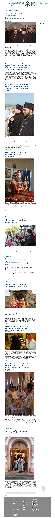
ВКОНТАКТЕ (27, 502)
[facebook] (24, 503)
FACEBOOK (27, 504)
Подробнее (8, 61)
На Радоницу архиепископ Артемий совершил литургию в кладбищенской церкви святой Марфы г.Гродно (16, 219)
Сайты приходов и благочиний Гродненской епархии (36, 500)
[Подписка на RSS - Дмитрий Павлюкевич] (20, 495)
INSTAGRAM (27, 508)
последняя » (32, 492)
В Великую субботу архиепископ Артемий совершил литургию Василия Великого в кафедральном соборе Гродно (17, 366)
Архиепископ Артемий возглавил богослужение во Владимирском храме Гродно (17, 286)
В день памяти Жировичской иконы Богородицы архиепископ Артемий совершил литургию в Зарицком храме (17, 87)
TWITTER (27, 506)
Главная (6, 10)
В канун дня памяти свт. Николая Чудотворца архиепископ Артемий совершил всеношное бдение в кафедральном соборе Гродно (17, 66)
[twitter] (24, 505)
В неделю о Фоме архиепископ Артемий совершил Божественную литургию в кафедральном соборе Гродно (17, 262)
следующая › (26, 492)
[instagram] (24, 507)
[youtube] (24, 509)
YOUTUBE (27, 510)
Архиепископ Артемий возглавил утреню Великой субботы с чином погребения (17, 433)
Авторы (9, 10)
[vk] (24, 501)
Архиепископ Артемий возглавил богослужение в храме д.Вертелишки (17, 154)
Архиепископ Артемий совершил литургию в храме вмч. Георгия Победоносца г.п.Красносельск (17, 328)
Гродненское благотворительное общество (35, 509)
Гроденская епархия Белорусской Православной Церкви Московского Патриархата (17, 500)
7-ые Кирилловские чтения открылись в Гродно (14, 19)
